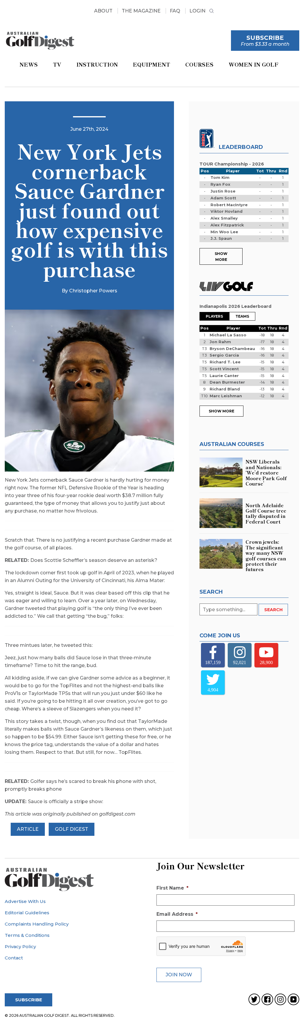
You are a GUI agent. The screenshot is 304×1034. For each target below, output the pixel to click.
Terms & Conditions (27, 935)
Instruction (97, 64)
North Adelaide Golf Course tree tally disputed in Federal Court (266, 513)
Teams (242, 316)
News (29, 64)
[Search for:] (229, 609)
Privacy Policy (20, 946)
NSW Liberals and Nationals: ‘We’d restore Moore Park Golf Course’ (266, 472)
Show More (221, 256)
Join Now (179, 975)
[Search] (211, 12)
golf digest (71, 829)
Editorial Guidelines (27, 912)
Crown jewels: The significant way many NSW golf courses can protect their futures (266, 555)
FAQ (175, 11)
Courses (199, 64)
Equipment (151, 64)
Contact (14, 958)
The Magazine (141, 11)
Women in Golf (253, 64)
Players (214, 316)
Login (197, 11)
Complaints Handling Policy (37, 924)
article (28, 829)
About (103, 11)
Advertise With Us (25, 901)
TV (57, 64)
